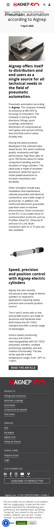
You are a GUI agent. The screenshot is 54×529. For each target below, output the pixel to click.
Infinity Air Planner (12, 441)
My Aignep (9, 432)
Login (6, 459)
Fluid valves (9, 414)
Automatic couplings (13, 400)
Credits (44, 495)
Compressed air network (15, 409)
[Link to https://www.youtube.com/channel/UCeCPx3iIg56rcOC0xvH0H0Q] (22, 474)
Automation (9, 405)
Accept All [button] (21, 523)
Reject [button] (32, 523)
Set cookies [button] (9, 522)
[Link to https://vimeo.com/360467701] (28, 474)
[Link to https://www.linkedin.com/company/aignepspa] (5, 474)
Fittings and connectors (15, 395)
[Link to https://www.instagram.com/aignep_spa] (16, 474)
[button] (6, 523)
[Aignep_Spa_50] (26, 3)
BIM (6, 427)
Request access (11, 455)
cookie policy (18, 504)
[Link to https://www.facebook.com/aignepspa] (11, 474)
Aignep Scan (10, 437)
